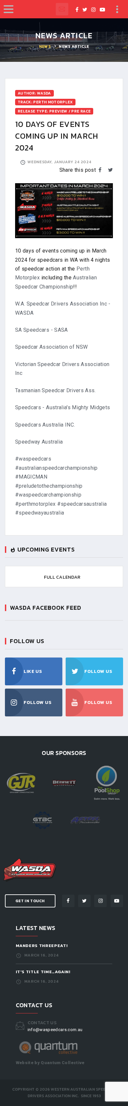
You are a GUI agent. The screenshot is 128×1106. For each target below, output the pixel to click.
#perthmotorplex (35, 504)
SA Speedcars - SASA (41, 330)
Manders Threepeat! (42, 945)
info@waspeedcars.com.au (62, 9)
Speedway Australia (39, 442)
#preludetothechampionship (49, 486)
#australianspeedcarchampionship (56, 468)
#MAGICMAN (31, 477)
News (45, 46)
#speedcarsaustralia (82, 504)
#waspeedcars (33, 459)
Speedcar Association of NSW (51, 347)
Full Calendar (62, 577)
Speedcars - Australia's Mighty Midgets (62, 407)
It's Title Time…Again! (43, 972)
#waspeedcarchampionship (48, 495)
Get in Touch (30, 901)
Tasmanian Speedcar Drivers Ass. (55, 390)
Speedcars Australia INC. (45, 425)
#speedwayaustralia (39, 513)
